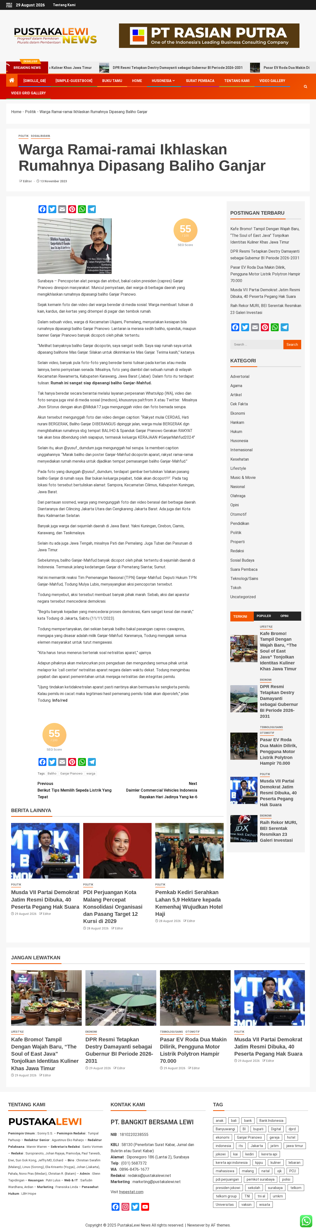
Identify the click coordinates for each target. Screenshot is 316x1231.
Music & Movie (243, 477)
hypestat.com (131, 1192)
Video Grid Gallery (28, 93)
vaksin (246, 1205)
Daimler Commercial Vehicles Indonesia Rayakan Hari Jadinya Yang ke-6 (161, 790)
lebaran (294, 1163)
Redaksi (237, 551)
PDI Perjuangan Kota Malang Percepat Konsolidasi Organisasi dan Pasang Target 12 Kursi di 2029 (112, 906)
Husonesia (161, 81)
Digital (276, 1129)
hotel (291, 1137)
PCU (292, 1171)
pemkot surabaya (261, 1179)
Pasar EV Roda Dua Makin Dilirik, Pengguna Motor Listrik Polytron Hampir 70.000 (265, 274)
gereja (274, 1137)
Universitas (225, 1205)
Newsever (196, 1225)
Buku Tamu (112, 81)
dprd (292, 1129)
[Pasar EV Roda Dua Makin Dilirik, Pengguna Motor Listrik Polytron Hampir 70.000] (243, 746)
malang (248, 1171)
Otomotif (238, 514)
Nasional (237, 486)
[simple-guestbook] (74, 81)
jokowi (221, 1154)
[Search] (305, 87)
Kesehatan (239, 459)
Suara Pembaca (243, 569)
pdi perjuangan (227, 1179)
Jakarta (257, 1146)
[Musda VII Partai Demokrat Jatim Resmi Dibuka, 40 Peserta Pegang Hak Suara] (45, 851)
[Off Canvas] (9, 5)
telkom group (226, 1196)
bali (234, 1121)
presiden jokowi (228, 1188)
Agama (236, 385)
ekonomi (222, 1137)
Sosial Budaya (40, 136)
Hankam (237, 422)
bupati (258, 1129)
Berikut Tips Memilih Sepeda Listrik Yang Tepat (75, 790)
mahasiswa (225, 1171)
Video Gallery (272, 81)
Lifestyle (238, 468)
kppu (259, 1163)
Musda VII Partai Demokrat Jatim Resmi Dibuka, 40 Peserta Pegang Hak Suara (45, 899)
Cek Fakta (239, 404)
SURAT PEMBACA (200, 81)
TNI (247, 1196)
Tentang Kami (64, 5)
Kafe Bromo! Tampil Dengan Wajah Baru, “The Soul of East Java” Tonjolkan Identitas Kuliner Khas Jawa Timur (264, 235)
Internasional (241, 450)
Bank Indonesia (271, 1121)
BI (244, 1129)
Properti (237, 541)
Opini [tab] (284, 616)
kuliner (276, 1163)
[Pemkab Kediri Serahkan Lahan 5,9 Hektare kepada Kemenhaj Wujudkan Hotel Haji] (189, 851)
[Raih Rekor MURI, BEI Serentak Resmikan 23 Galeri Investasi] (243, 828)
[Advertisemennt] (209, 35)
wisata (264, 1205)
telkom (295, 1188)
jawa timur (294, 1146)
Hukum (236, 431)
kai (235, 1154)
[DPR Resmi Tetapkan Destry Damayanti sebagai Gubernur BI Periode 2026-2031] (243, 698)
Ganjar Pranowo (71, 773)
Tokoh (235, 587)
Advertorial (239, 376)
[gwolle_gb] (34, 81)
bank (248, 1121)
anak (219, 1121)
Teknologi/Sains (244, 578)
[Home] (12, 80)
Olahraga (237, 495)
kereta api (269, 1154)
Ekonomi (237, 413)
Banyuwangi (225, 1129)
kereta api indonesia (232, 1163)
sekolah (254, 1188)
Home (137, 81)
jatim (275, 1146)
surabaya (275, 1188)
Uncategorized (243, 597)
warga (90, 773)
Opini (234, 505)
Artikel (236, 394)
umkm (278, 1196)
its (241, 1146)
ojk (279, 1171)
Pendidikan (239, 523)
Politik (30, 111)
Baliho (52, 773)
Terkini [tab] (240, 616)
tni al (261, 1196)
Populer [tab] (264, 616)
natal (265, 1171)
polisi (286, 1179)
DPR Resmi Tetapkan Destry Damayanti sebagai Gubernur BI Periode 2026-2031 (141, 68)
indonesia (223, 1146)
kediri (249, 1154)
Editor (28, 181)
